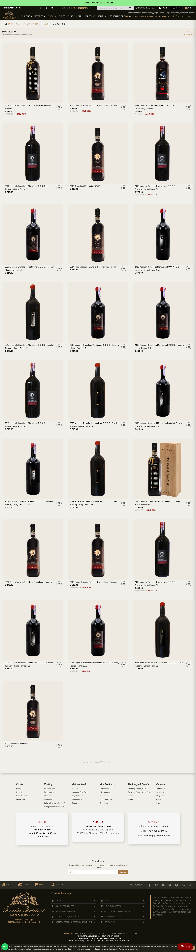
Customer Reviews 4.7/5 (77, 7)
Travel (130, 799)
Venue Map (20, 799)
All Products (105, 792)
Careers (75, 803)
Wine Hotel (48, 796)
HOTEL (79, 16)
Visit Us (26, 16)
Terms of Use (104, 933)
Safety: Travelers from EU (54, 803)
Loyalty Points (77, 796)
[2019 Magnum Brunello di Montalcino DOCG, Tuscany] (98, 312)
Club (70, 16)
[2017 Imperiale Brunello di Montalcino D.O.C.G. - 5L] (33, 312)
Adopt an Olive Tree (80, 792)
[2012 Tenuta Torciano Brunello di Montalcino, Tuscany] (33, 549)
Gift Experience (106, 799)
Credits (135, 933)
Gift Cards (104, 803)
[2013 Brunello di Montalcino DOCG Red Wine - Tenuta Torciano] (33, 711)
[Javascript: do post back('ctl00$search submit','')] (130, 8)
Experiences (49, 792)
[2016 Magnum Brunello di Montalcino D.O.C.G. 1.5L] (163, 234)
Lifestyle (19, 792)
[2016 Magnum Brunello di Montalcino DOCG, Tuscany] (163, 312)
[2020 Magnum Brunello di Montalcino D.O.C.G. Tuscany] (33, 234)
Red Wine (45, 24)
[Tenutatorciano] (52, 8)
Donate (75, 788)
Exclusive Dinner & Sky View (139, 792)
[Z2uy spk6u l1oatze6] (183, 885)
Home (10, 24)
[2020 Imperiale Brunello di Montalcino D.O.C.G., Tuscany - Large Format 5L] (33, 153)
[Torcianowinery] (169, 885)
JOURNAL (102, 16)
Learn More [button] (134, 949)
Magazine (160, 796)
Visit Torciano (49, 788)
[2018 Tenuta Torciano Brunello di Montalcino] (163, 469)
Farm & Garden (22, 796)
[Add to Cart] (59, 107)
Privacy (113, 933)
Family (18, 788)
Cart (189, 8)
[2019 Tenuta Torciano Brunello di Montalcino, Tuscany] (98, 549)
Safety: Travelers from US (54, 806)
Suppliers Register (124, 933)
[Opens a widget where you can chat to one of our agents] (185, 947)
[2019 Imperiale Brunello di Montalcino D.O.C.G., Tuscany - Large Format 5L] (33, 390)
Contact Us (160, 788)
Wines (62, 16)
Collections (104, 788)
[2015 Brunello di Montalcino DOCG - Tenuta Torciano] (98, 153)
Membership (77, 799)
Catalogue (48, 799)
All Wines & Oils (31, 24)
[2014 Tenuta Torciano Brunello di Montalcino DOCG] (98, 234)
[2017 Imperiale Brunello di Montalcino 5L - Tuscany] (163, 549)
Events (39, 16)
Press (158, 803)
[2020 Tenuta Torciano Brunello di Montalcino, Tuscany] (98, 73)
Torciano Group (119, 16)
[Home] (11, 14)
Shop (51, 16)
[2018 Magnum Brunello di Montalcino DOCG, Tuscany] (98, 630)
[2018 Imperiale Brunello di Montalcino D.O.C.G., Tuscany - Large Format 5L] (163, 153)
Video (158, 799)
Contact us (93, 933)
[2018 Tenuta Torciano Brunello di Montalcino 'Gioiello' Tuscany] (33, 73)
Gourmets (104, 796)
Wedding (90, 16)
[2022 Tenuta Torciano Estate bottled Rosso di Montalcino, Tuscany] (163, 73)
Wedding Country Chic (137, 788)
